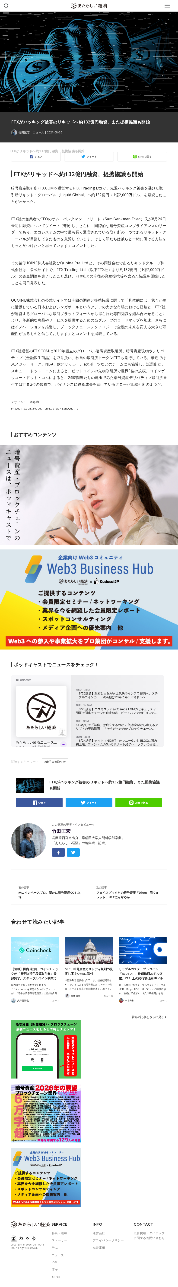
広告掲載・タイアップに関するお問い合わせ (149, 1235)
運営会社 (99, 1233)
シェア (42, 802)
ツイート (91, 802)
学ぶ (55, 1248)
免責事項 (99, 1248)
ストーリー (59, 1240)
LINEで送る (141, 802)
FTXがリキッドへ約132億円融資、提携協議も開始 (47, 151)
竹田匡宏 (61, 831)
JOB (54, 1262)
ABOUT (57, 1277)
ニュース (38, 132)
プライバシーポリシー (108, 1240)
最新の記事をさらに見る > (149, 1017)
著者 (55, 1270)
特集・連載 (59, 1233)
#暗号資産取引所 (55, 762)
